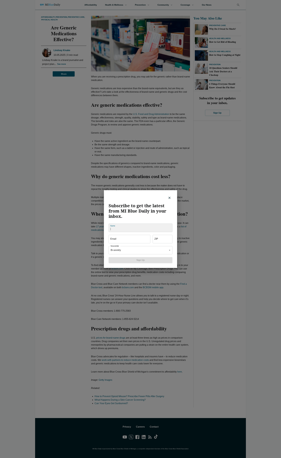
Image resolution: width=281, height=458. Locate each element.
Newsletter (115, 246)
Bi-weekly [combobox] (116, 250)
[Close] (169, 198)
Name (112, 226)
